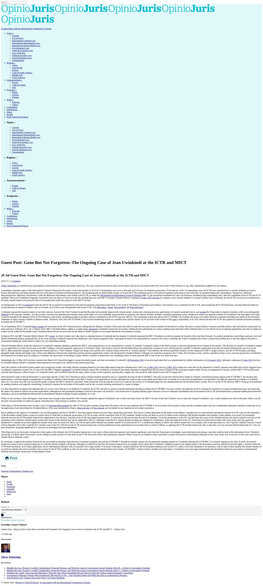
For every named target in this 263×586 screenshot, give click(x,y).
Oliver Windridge (9, 286)
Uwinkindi (27, 305)
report (52, 336)
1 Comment (15, 281)
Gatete (110, 307)
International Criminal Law (21, 471)
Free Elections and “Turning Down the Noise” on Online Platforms (36, 578)
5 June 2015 (247, 360)
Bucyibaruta (99, 408)
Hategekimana (136, 307)
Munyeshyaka (83, 408)
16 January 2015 (214, 360)
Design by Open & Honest (26, 582)
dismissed (93, 329)
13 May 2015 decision (149, 298)
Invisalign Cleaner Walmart (13, 520)
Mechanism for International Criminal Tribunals (120, 295)
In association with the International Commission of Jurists (26, 28)
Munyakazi (101, 307)
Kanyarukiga (120, 307)
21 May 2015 (152, 367)
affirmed (4, 314)
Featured (5, 471)
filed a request (38, 326)
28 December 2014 (135, 360)
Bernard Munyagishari (59, 405)
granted (203, 312)
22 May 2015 (171, 367)
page (174, 319)
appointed (66, 370)
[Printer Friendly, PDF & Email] (11, 461)
